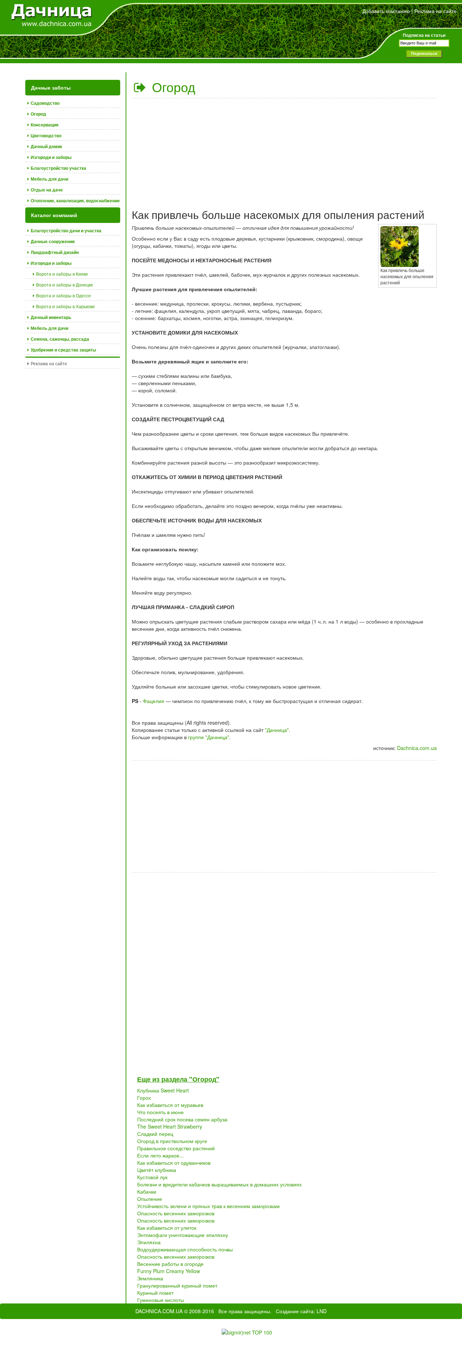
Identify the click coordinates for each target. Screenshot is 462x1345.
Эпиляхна (149, 1242)
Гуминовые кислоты (160, 1299)
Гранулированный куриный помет (177, 1285)
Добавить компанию (386, 10)
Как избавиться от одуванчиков (173, 1162)
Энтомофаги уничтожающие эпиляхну (182, 1234)
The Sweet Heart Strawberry (169, 1126)
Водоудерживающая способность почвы (185, 1249)
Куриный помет (155, 1292)
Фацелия (153, 700)
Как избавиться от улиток (166, 1227)
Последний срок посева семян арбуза (182, 1119)
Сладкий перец (155, 1133)
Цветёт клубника (156, 1169)
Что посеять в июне (160, 1112)
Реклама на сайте (435, 10)
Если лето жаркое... (160, 1155)
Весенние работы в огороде (170, 1263)
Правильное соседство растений (176, 1148)
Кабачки (146, 1191)
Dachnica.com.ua (417, 747)
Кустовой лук (152, 1177)
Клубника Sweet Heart (163, 1090)
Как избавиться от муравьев (170, 1104)
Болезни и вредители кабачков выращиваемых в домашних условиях (219, 1184)
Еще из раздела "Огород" (178, 1079)
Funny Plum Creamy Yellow (168, 1271)
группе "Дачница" (208, 737)
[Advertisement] (284, 150)
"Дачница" (277, 729)
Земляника (150, 1278)
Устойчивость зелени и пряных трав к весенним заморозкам (208, 1206)
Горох (144, 1097)
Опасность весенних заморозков (175, 1213)
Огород (171, 86)
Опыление (149, 1198)
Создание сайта (295, 1311)
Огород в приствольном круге (172, 1140)
